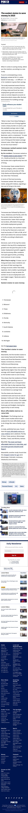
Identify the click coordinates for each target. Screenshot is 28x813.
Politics (2, 686)
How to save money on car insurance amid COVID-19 (12, 38)
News (22, 486)
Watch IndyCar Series (5, 782)
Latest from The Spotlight (16, 712)
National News (4, 685)
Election (3, 688)
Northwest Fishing (17, 751)
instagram (9, 798)
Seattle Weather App (5, 733)
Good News (3, 701)
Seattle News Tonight (17, 648)
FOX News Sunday (5, 704)
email (22, 798)
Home (3, 645)
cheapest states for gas (11, 455)
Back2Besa (15, 705)
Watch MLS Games (5, 791)
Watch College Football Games (4, 775)
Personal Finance (7, 486)
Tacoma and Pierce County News (17, 653)
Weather (3, 728)
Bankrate (4, 77)
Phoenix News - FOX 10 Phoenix (17, 676)
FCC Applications (4, 672)
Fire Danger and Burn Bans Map (6, 742)
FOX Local (12, 18)
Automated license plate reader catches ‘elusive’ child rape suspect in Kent (17, 522)
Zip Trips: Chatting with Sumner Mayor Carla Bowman (9, 622)
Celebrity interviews (5, 722)
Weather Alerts (4, 735)
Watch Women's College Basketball (5, 787)
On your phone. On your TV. (11, 493)
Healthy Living (4, 698)
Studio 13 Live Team (5, 713)
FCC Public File (4, 668)
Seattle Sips (3, 718)
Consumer (3, 694)
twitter (19, 798)
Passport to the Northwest (4, 720)
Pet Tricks (15, 689)
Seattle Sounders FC (17, 733)
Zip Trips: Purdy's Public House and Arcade (8, 610)
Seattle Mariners (16, 732)
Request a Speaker (5, 664)
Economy (3, 761)
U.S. (16, 486)
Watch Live (21, 2)
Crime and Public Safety (16, 718)
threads (16, 798)
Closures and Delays (5, 736)
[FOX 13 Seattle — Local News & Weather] (5, 2)
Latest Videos (5, 607)
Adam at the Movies (17, 691)
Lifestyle (11, 482)
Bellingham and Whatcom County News (17, 665)
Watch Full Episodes (17, 714)
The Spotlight (17, 709)
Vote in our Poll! (8, 568)
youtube (6, 798)
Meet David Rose (17, 716)
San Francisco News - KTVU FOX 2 (17, 670)
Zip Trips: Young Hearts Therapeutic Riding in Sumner (9, 634)
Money (16, 18)
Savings (2, 762)
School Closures (16, 698)
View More (23, 573)
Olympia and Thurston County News (16, 661)
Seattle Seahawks (17, 730)
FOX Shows (3, 657)
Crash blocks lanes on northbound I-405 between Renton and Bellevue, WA (9, 594)
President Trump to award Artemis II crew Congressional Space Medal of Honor (10, 589)
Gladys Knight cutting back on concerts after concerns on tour (9, 600)
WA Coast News (16, 668)
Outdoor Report (16, 700)
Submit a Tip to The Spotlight (17, 724)
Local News (3, 681)
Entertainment (4, 690)
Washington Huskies (17, 740)
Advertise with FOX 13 (6, 665)
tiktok (14, 798)
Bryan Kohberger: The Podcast (18, 765)
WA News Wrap (4, 683)
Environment (4, 699)
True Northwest (16, 694)
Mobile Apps (4, 648)
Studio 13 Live (5, 709)
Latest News (5, 573)
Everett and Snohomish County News (17, 657)
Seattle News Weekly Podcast (17, 757)
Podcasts (15, 754)
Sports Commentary (17, 746)
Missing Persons (16, 720)
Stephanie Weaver (6, 18)
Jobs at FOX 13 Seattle (4, 660)
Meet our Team (4, 653)
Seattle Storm (16, 735)
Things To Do (16, 692)
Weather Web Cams (5, 730)
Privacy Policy (15, 561)
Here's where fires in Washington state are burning (9, 581)
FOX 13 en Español (5, 703)
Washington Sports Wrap (17, 744)
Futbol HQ (15, 749)
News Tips (3, 647)
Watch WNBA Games (5, 789)
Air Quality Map (4, 738)
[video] (23, 611)
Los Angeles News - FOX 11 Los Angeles (17, 673)
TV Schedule (3, 656)
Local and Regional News (17, 645)
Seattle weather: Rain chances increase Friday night (9, 628)
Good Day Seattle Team (17, 685)
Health (2, 696)
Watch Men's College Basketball (5, 784)
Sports (15, 728)
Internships (3, 662)
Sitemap (3, 706)
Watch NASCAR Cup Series (5, 780)
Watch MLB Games (5, 777)
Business (3, 759)
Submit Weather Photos (16, 696)
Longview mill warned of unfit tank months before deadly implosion (8, 575)
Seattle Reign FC (16, 738)
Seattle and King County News (16, 650)
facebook (11, 798)
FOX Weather (4, 747)
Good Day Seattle (16, 680)
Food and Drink (4, 691)
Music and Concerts (5, 693)
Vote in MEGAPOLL (17, 688)
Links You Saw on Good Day (17, 702)
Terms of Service (15, 563)
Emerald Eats (4, 716)
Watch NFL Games (5, 773)
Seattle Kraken (16, 736)
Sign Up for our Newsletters (4, 650)
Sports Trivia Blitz (17, 747)
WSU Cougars (16, 741)
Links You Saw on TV (5, 654)
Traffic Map (3, 732)
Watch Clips (3, 711)
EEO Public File (4, 670)
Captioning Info (4, 667)
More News (4, 680)
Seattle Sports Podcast (16, 760)
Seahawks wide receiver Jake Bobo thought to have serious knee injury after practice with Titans (17, 534)
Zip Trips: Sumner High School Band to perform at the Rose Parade (9, 616)
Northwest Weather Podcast (17, 762)
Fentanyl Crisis (16, 722)
